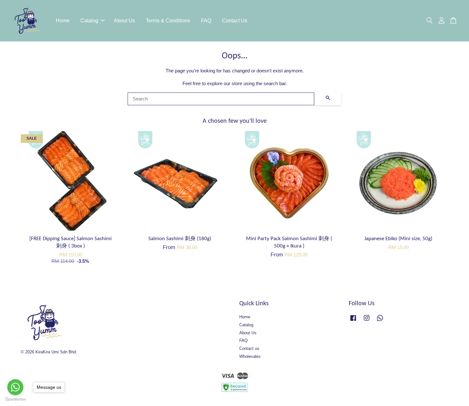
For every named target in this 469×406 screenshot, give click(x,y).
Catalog (89, 20)
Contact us (249, 348)
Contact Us (234, 20)
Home (63, 20)
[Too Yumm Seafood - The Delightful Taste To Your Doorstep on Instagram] (366, 321)
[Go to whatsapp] (15, 387)
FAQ (206, 20)
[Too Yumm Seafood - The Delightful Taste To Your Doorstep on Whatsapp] (380, 321)
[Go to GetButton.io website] (15, 399)
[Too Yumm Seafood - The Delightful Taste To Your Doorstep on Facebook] (353, 321)
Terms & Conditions (168, 20)
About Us (124, 20)
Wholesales (250, 356)
